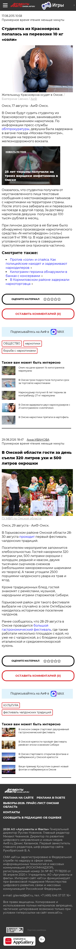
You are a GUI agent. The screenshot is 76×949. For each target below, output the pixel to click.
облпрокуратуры (15, 129)
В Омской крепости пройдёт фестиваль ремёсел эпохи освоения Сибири (43, 743)
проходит (27, 537)
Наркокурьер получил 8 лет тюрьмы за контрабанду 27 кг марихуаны (42, 394)
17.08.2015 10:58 (12, 16)
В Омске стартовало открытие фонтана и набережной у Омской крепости (43, 756)
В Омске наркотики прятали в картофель (44, 417)
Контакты (11, 812)
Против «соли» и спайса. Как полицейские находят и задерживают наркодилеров (36, 264)
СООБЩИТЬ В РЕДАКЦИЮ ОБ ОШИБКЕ (32, 817)
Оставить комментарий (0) (38, 314)
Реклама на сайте (18, 797)
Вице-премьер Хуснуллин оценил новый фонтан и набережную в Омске (43, 768)
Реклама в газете (51, 797)
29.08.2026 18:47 (13, 439)
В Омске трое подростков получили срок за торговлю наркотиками (44, 382)
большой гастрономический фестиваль (26, 627)
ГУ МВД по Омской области (22, 518)
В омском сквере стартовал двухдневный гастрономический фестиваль (44, 731)
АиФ (34, 99)
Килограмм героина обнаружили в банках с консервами (36, 274)
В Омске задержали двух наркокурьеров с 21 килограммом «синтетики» (44, 406)
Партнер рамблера (36, 930)
